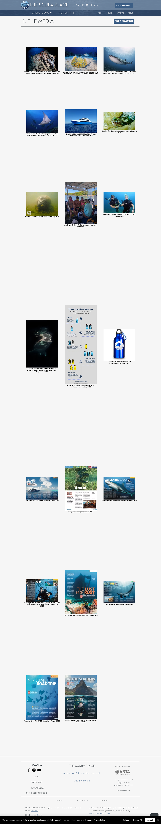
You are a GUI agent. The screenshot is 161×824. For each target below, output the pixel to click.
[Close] (157, 820)
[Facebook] (29, 770)
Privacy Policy (99, 820)
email (109, 813)
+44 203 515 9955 (96, 813)
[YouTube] (39, 770)
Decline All (137, 820)
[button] (40, 12)
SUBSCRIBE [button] (36, 782)
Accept (150, 820)
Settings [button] (126, 820)
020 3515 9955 (82, 780)
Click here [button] (34, 810)
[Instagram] (34, 770)
